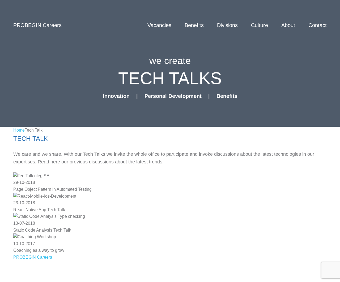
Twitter (21, 277)
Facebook (53, 277)
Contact (317, 25)
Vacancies (159, 25)
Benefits (194, 25)
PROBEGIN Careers (32, 257)
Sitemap (114, 266)
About (288, 25)
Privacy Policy (29, 266)
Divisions (227, 25)
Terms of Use (75, 266)
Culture (259, 25)
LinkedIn (89, 277)
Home (19, 130)
